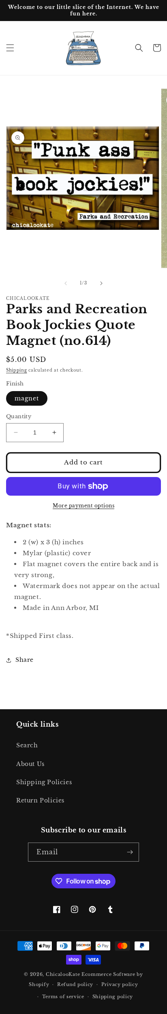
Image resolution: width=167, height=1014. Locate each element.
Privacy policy (119, 984)
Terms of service (63, 996)
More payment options (83, 506)
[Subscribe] (130, 852)
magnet (27, 398)
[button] (10, 48)
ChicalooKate (63, 974)
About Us (30, 764)
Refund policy (75, 984)
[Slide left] (66, 283)
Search (27, 745)
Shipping (16, 370)
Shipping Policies (44, 782)
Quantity (18, 416)
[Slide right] (101, 283)
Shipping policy (112, 996)
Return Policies (40, 800)
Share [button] (24, 659)
